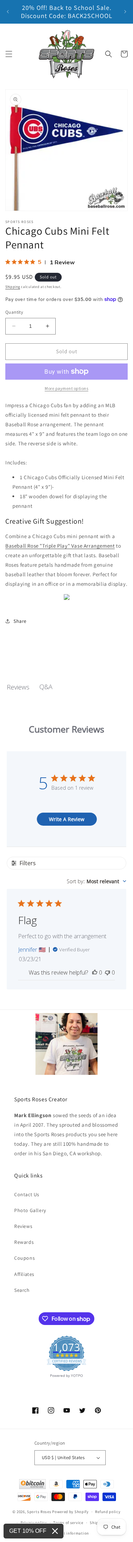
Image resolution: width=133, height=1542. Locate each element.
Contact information (70, 1533)
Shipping (12, 286)
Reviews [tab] (18, 687)
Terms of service (68, 1522)
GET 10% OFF (27, 1531)
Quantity (14, 312)
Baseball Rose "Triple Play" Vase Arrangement (60, 545)
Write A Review (66, 819)
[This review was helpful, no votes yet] (94, 972)
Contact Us (26, 1194)
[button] (9, 54)
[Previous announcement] (8, 11)
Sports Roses (39, 1511)
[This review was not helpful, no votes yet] (107, 972)
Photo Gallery (30, 1210)
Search (22, 1290)
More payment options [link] (66, 388)
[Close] (55, 1531)
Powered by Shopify (70, 1511)
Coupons (24, 1258)
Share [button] (20, 621)
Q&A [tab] (45, 686)
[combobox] (96, 881)
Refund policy (107, 1511)
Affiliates (24, 1274)
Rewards (24, 1242)
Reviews (23, 1226)
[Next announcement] (125, 11)
